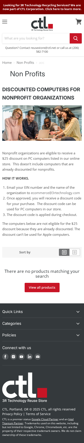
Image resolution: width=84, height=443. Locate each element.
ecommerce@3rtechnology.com (55, 192)
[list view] (74, 252)
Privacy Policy (12, 414)
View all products (42, 287)
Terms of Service (38, 414)
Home (7, 62)
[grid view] (64, 252)
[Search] (76, 38)
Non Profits (25, 62)
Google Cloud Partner (45, 419)
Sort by (24, 252)
